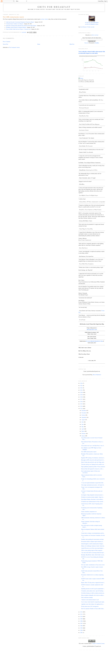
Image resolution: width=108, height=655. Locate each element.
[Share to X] (33, 32)
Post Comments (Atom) (14, 47)
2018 (81, 397)
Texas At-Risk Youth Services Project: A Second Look (18, 29)
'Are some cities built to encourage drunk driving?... (93, 552)
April (83, 429)
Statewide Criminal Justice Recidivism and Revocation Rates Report (21, 25)
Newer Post (5, 44)
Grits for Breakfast (54, 6)
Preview (86, 43)
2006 (81, 625)
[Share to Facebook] (34, 32)
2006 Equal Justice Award (92, 329)
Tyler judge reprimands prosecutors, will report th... (93, 485)
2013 (81, 408)
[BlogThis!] (31, 32)
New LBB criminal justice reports (88, 451)
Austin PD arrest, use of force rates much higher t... (92, 548)
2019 (81, 394)
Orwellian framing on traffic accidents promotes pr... (93, 593)
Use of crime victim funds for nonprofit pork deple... (93, 602)
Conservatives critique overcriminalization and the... (93, 533)
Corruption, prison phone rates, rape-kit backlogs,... (93, 591)
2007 (81, 623)
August (83, 419)
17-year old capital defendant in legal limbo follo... (92, 482)
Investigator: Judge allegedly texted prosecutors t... (92, 495)
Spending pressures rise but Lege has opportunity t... (93, 588)
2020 (81, 392)
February (84, 433)
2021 (81, 390)
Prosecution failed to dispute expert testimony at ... (92, 541)
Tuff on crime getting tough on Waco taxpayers (91, 550)
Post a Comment (6, 41)
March (83, 431)
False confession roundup (87, 597)
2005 (81, 628)
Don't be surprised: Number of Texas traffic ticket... (92, 608)
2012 (81, 612)
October (83, 415)
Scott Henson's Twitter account (87, 27)
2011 (81, 614)
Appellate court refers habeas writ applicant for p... (92, 604)
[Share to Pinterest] (36, 32)
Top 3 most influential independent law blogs (94, 341)
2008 (81, 621)
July (83, 422)
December (84, 410)
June (83, 424)
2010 (81, 616)
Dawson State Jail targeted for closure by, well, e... (92, 469)
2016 (81, 401)
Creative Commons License (98, 643)
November (84, 413)
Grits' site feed (95, 35)
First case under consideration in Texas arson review (93, 564)
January (83, 436)
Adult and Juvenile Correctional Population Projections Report (20, 22)
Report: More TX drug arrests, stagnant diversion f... (93, 582)
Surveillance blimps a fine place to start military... (92, 499)
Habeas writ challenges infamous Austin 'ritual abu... (93, 546)
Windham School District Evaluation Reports (16, 27)
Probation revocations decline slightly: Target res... (92, 497)
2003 (81, 632)
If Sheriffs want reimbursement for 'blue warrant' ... (92, 501)
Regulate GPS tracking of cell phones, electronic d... (93, 457)
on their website (44, 19)
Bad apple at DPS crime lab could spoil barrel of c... (93, 460)
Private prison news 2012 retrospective (90, 606)
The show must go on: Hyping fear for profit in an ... (93, 464)
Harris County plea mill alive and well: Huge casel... (93, 462)
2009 (81, 619)
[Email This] (30, 32)
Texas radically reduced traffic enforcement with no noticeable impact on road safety (92, 52)
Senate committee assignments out (89, 511)
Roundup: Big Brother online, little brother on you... (93, 555)
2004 (81, 630)
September (84, 417)
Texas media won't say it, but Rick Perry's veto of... (93, 445)
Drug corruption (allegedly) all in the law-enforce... (92, 595)
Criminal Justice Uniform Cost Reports (14, 23)
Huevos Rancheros (97, 374)
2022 (81, 388)
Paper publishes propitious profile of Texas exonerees (93, 466)
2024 (81, 383)
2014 (81, 406)
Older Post (71, 44)
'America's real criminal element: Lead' (90, 599)
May (83, 426)
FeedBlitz (97, 43)
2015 (81, 404)
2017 (81, 399)
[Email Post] (27, 32)
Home (38, 44)
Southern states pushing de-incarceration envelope (92, 539)
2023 (81, 385)
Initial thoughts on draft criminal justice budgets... (92, 543)
